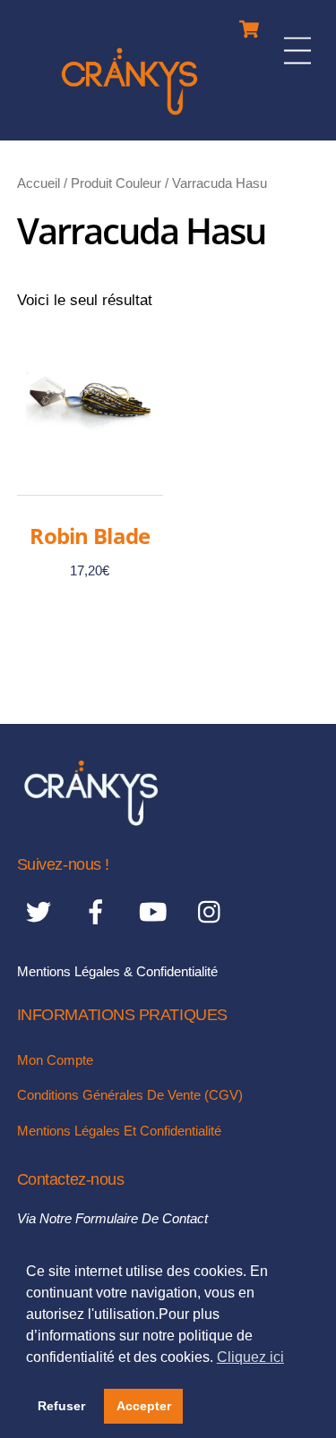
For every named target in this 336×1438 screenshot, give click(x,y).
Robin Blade (90, 535)
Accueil (38, 183)
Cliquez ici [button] (250, 1357)
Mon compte (55, 1060)
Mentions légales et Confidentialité (119, 1130)
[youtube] (156, 912)
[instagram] (213, 912)
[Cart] (249, 24)
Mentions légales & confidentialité (117, 971)
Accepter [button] (143, 1406)
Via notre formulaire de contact (112, 1218)
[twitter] (41, 912)
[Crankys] (129, 118)
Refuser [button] (61, 1406)
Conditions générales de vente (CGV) (130, 1094)
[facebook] (99, 912)
